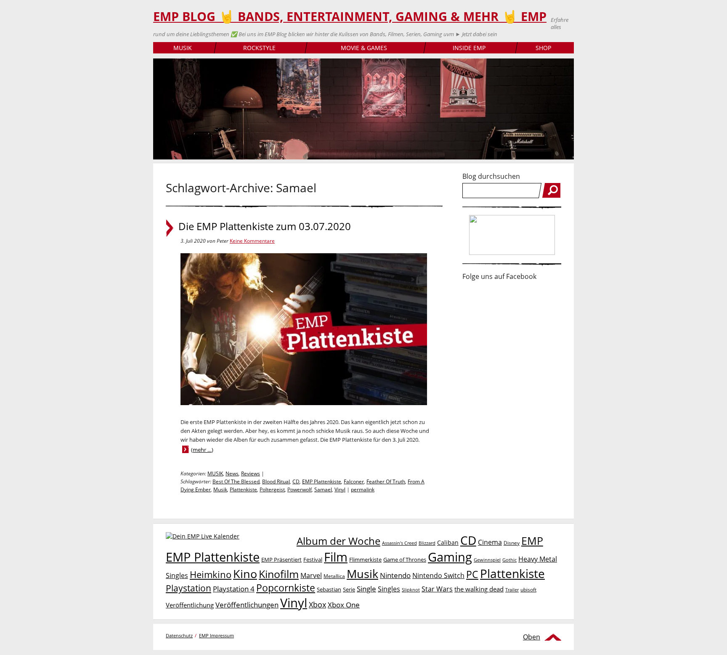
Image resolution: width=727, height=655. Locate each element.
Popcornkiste (285, 587)
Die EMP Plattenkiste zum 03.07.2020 (264, 226)
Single (366, 589)
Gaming (450, 557)
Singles (389, 589)
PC (472, 574)
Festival (312, 559)
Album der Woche (338, 541)
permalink (362, 489)
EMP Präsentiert (281, 559)
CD (296, 481)
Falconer (354, 481)
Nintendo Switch (438, 575)
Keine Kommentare (252, 240)
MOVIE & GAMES (364, 48)
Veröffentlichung (190, 605)
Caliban (448, 542)
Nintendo (395, 575)
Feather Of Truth (385, 481)
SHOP (543, 48)
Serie (349, 589)
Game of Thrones (404, 559)
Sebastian (329, 589)
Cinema (490, 542)
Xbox (317, 604)
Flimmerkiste (365, 559)
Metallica (334, 576)
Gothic (509, 560)
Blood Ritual (276, 481)
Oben (531, 637)
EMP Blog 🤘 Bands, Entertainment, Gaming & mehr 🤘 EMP (350, 16)
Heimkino (210, 574)
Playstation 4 (234, 589)
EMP (532, 540)
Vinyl (339, 489)
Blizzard (427, 543)
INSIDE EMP (469, 48)
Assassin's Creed (399, 543)
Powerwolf (299, 489)
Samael (323, 489)
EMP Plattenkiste (321, 481)
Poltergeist (272, 489)
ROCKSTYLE (259, 48)
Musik (220, 489)
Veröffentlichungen (247, 605)
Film (336, 557)
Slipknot (411, 589)
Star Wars (437, 589)
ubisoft (528, 589)
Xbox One (344, 605)
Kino (245, 573)
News (232, 473)
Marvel (311, 575)
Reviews (250, 473)
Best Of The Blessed (236, 481)
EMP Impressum (216, 635)
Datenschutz (179, 635)
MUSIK (182, 48)
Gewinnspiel (487, 560)
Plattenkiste (243, 489)
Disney (512, 542)
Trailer (512, 589)
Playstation (188, 588)
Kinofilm (279, 574)
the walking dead (479, 589)
